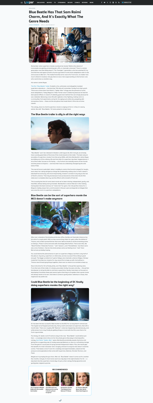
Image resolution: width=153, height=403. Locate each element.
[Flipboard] (113, 2)
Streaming (62, 2)
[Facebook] (101, 2)
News (91, 2)
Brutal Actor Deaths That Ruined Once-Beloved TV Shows (66, 389)
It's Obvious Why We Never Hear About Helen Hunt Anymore (82, 389)
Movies (49, 2)
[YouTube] (104, 2)
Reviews (85, 2)
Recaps (70, 2)
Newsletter (127, 2)
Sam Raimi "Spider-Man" (44, 340)
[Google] (116, 2)
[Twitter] (107, 2)
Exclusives (41, 2)
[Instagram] (110, 2)
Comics (77, 2)
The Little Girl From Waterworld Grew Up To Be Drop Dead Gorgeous (52, 390)
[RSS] (119, 2)
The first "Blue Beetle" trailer (40, 86)
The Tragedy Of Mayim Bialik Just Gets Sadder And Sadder (37, 389)
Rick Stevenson (34, 25)
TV (55, 2)
